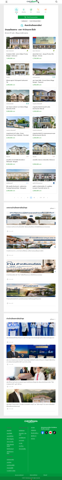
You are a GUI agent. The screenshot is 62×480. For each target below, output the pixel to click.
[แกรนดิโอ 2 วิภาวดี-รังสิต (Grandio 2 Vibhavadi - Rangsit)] (17, 149)
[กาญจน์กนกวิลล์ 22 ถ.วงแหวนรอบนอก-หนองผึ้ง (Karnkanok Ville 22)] (44, 122)
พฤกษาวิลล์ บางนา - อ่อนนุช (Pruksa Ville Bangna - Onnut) (43, 55)
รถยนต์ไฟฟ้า (9, 433)
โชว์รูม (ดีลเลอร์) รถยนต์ (10, 445)
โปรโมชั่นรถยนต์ (10, 449)
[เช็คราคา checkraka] (32, 2)
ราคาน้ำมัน (21, 446)
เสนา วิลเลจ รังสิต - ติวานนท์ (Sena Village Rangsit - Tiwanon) (43, 81)
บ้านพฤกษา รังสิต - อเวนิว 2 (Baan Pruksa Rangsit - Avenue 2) (17, 55)
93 (34, 197)
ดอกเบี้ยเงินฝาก (22, 438)
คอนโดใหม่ (9, 462)
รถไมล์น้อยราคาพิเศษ (10, 452)
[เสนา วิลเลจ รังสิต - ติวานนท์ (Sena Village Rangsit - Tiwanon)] (44, 70)
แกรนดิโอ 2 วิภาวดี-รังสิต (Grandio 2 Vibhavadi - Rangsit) (15, 161)
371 (44, 197)
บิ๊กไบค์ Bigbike (10, 439)
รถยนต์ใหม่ (9, 430)
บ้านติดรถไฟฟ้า (10, 468)
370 (41, 197)
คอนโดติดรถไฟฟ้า (11, 465)
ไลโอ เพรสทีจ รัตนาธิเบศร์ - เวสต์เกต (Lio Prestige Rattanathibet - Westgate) (16, 187)
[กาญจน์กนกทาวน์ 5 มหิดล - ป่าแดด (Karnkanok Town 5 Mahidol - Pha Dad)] (17, 122)
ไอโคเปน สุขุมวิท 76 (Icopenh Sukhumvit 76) (17, 81)
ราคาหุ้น (20, 443)
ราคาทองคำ (21, 440)
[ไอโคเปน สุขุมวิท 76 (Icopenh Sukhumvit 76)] (17, 70)
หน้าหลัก (33, 427)
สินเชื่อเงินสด (21, 430)
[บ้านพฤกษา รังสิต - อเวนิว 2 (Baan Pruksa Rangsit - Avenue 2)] (17, 43)
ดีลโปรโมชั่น (33, 430)
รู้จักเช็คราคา (33, 436)
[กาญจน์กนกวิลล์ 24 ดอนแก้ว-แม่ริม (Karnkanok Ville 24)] (44, 96)
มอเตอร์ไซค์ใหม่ (10, 436)
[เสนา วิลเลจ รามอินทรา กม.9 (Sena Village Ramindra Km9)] (17, 96)
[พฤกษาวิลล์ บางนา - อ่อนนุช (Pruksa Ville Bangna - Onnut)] (44, 43)
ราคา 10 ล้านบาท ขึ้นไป (35, 21)
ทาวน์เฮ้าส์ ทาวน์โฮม (11, 471)
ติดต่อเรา (33, 439)
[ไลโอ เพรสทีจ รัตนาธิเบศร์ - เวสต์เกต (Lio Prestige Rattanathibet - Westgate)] (17, 175)
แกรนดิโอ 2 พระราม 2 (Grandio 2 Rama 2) (44, 160)
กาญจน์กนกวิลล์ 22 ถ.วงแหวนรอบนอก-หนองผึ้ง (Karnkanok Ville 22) (44, 134)
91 (27, 197)
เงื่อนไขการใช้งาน (34, 433)
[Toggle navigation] (6, 2)
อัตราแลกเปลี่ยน (22, 449)
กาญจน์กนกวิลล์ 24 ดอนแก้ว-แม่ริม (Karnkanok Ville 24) (41, 108)
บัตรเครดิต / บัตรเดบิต (22, 434)
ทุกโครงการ (24, 21)
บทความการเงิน (10, 442)
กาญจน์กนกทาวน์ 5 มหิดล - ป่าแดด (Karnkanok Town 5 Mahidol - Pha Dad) (17, 134)
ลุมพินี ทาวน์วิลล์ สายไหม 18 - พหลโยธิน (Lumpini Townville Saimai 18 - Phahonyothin (42, 187)
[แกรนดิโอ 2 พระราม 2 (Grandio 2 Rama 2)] (44, 149)
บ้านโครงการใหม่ (10, 459)
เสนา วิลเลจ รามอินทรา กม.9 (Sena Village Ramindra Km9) (17, 108)
